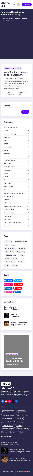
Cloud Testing (8, 147)
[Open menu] (14, 4)
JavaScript (22, 248)
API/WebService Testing (11, 127)
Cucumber (7, 150)
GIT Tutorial (7, 163)
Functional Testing (9, 160)
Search (25, 112)
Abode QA (7, 388)
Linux (5, 180)
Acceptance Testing (8, 412)
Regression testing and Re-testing (14, 193)
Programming (21, 252)
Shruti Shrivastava (10, 93)
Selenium (6, 199)
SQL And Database (9, 213)
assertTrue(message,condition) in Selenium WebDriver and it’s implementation (16, 76)
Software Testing (9, 209)
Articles (6, 130)
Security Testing (9, 196)
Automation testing (21, 241)
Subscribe (27, 4)
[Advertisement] (16, 39)
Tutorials (6, 226)
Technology (7, 216)
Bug (5, 140)
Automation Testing (10, 134)
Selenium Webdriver (11, 258)
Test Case (7, 219)
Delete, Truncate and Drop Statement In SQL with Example (18, 325)
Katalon (6, 176)
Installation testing (9, 167)
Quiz (5, 190)
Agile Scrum (8, 241)
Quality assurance (10, 255)
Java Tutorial (8, 170)
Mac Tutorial (8, 183)
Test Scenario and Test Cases (13, 223)
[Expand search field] (18, 4)
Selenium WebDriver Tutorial (13, 68)
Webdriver (15, 265)
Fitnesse (6, 157)
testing (7, 265)
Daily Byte (7, 153)
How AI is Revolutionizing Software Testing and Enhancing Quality (20, 451)
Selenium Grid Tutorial (10, 203)
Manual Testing (8, 186)
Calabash (6, 144)
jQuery (6, 173)
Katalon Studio (9, 252)
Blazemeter (7, 137)
